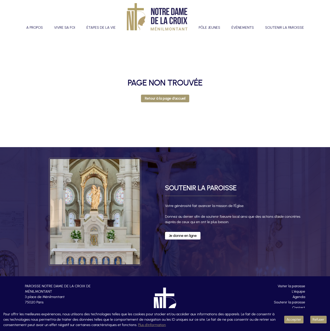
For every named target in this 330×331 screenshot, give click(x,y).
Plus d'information (152, 325)
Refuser (318, 319)
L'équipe (298, 291)
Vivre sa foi (64, 27)
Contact (298, 307)
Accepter (293, 319)
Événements (242, 27)
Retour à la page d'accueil (165, 98)
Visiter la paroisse (291, 286)
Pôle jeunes (209, 27)
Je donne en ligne (183, 235)
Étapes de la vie (101, 27)
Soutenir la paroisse (284, 27)
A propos (34, 27)
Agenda (299, 297)
